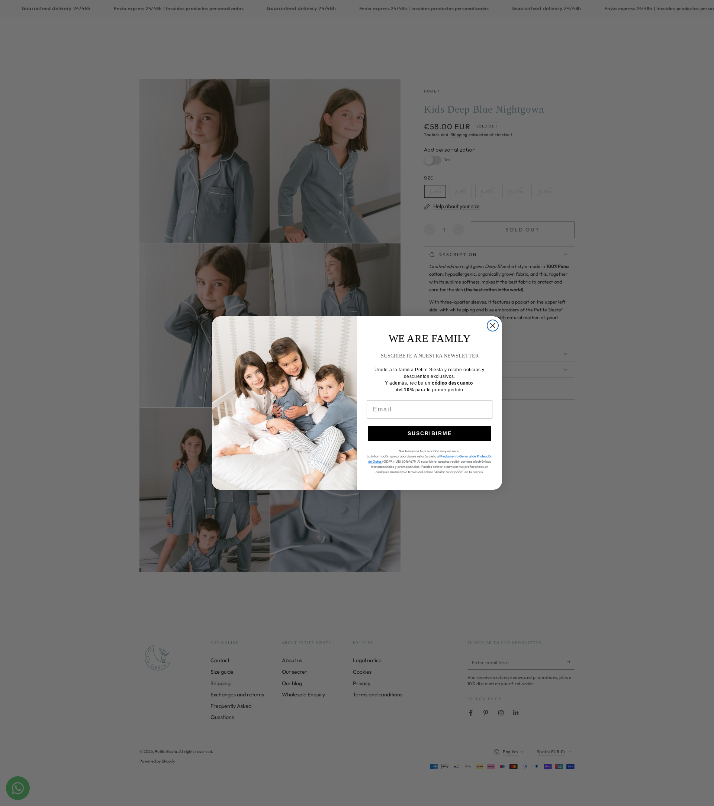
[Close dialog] (492, 325)
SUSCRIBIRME (430, 433)
